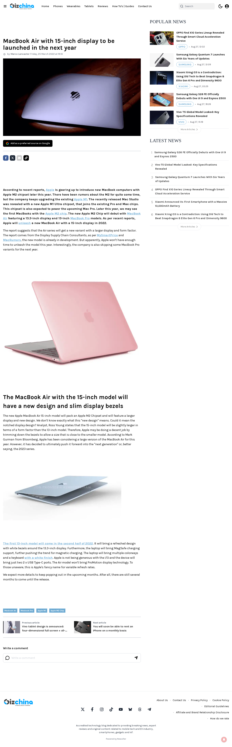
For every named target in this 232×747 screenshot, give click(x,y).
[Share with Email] (19, 158)
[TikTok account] (111, 709)
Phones (58, 6)
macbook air (10, 610)
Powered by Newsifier (116, 739)
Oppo (182, 46)
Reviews (103, 6)
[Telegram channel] (149, 709)
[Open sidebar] (5, 6)
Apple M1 (80, 199)
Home (45, 6)
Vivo (181, 122)
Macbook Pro (27, 610)
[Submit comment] (136, 658)
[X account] (83, 709)
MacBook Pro (80, 218)
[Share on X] (12, 158)
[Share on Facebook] (5, 158)
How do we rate (219, 718)
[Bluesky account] (130, 709)
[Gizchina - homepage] (22, 6)
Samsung (185, 64)
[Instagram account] (102, 709)
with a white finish (38, 558)
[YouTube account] (121, 709)
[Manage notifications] (224, 739)
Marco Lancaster (20, 54)
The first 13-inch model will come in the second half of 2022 (48, 543)
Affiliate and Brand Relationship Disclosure (202, 712)
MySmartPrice (107, 235)
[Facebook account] (92, 709)
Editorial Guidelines (216, 706)
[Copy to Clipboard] (26, 158)
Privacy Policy (199, 700)
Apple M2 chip (56, 213)
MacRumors (12, 240)
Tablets (89, 6)
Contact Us (145, 6)
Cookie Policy (220, 700)
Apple (50, 190)
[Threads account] (140, 709)
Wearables (73, 6)
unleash (25, 223)
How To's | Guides (123, 6)
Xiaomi (183, 86)
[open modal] (227, 6)
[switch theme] (220, 6)
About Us (162, 700)
